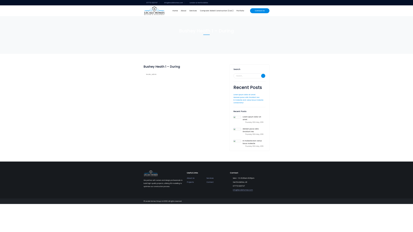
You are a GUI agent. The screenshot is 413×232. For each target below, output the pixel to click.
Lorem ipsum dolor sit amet (244, 94)
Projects (190, 182)
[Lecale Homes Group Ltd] (154, 10)
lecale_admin (151, 74)
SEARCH (263, 76)
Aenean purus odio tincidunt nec (246, 97)
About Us (190, 178)
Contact (210, 182)
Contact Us (260, 11)
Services (210, 178)
